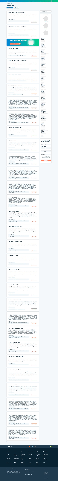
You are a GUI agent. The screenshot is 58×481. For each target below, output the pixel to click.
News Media (42, 117)
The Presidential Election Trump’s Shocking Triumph (17, 154)
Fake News (42, 97)
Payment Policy (46, 473)
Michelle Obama (43, 132)
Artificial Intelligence (16, 458)
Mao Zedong (42, 131)
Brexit (42, 124)
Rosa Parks (42, 91)
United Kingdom (43, 72)
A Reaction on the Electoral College (14, 269)
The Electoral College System (13, 211)
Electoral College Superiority (13, 255)
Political (42, 83)
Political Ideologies (46, 21)
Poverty (15, 454)
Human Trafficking (45, 454)
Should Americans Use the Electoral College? (16, 183)
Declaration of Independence (44, 53)
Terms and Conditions (47, 474)
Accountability (43, 85)
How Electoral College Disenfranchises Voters (16, 369)
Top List (7, 462)
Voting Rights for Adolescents (13, 48)
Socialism (42, 86)
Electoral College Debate (12, 384)
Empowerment (43, 93)
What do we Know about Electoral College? (16, 328)
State (41, 84)
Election (42, 71)
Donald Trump (43, 46)
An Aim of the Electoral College (13, 414)
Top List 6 (44, 462)
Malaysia (42, 78)
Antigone (44, 458)
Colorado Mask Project (9, 463)
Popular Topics (15, 463)
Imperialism (42, 70)
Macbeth (22, 451)
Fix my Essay (30, 463)
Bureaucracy (42, 58)
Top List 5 (37, 462)
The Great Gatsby (45, 451)
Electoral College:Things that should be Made (16, 356)
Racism (15, 451)
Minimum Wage (23, 455)
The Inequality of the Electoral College (15, 241)
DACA (42, 110)
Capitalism (42, 66)
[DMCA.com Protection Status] (50, 446)
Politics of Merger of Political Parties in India (16, 113)
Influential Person (43, 112)
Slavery (7, 455)
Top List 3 (22, 462)
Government (42, 44)
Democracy (42, 52)
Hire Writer (49, 1)
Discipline (42, 105)
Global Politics (43, 59)
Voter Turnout (43, 126)
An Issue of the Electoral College (14, 342)
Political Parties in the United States (14, 99)
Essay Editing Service (23, 463)
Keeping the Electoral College (13, 197)
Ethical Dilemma (30, 458)
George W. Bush (43, 125)
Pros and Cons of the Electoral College (15, 429)
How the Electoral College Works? (14, 314)
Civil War (8, 454)
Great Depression (30, 459)
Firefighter (42, 123)
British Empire (43, 92)
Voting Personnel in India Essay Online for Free (16, 12)
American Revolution (16, 455)
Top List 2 (15, 462)
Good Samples (45, 463)
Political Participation (12, 140)
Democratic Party (43, 99)
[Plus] (50, 151)
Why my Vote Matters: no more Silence (15, 85)
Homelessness (30, 455)
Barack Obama (43, 104)
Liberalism (42, 39)
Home (7, 3)
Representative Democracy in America (15, 127)
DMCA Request (46, 478)
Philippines (42, 106)
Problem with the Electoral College (14, 399)
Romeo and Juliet (30, 451)
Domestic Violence (16, 459)
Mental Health (8, 458)
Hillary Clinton (43, 103)
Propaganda (42, 79)
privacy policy (43, 157)
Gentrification (42, 45)
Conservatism (43, 119)
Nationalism (42, 73)
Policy (42, 65)
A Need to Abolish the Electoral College (15, 226)
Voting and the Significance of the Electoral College (17, 26)
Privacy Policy (46, 472)
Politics (9, 3)
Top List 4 (29, 462)
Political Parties (43, 38)
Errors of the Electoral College (13, 284)
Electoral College (43, 57)
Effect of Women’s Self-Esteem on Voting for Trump (17, 60)
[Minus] (42, 151)
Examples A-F (44, 455)
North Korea (42, 77)
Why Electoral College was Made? (14, 299)
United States (42, 40)
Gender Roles (30, 454)
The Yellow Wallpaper (38, 455)
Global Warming (8, 451)
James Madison (43, 116)
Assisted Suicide (38, 459)
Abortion (22, 458)
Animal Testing (23, 454)
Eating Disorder (45, 459)
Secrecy (42, 136)
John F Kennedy (43, 98)
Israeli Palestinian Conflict (44, 130)
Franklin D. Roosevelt (43, 118)
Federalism (42, 51)
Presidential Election (43, 111)
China (42, 60)
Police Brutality (37, 451)
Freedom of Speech (38, 454)
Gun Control (42, 50)
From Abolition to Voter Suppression (14, 74)
